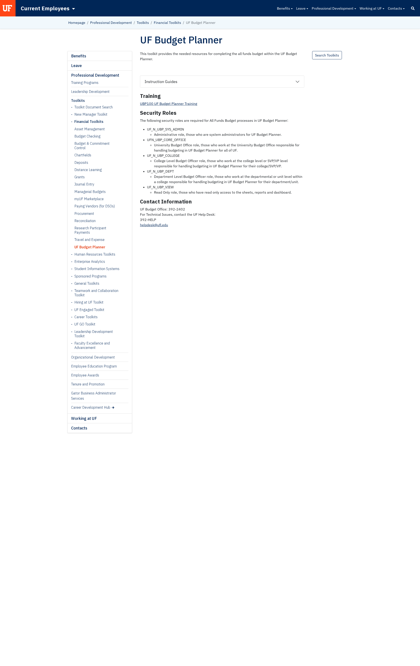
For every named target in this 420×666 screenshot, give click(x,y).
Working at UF (371, 8)
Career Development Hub (90, 407)
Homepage (76, 22)
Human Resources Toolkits (94, 254)
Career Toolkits (86, 317)
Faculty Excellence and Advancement (92, 345)
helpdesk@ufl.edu (154, 225)
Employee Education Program (94, 366)
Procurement (84, 213)
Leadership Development (90, 91)
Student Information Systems (96, 269)
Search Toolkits (327, 55)
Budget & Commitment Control (92, 145)
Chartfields (82, 155)
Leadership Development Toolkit (93, 333)
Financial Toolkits (167, 22)
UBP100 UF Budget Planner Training (168, 103)
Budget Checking (87, 136)
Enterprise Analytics (89, 261)
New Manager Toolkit (90, 114)
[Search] (412, 8)
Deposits (81, 162)
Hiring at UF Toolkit (88, 302)
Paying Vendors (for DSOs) (94, 206)
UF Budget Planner (89, 247)
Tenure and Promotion (88, 384)
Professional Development (333, 8)
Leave (301, 8)
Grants (79, 177)
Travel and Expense (89, 239)
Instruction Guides (161, 81)
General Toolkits (86, 283)
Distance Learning (88, 170)
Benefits (283, 8)
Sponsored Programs (90, 276)
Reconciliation (85, 221)
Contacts (395, 8)
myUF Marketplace (89, 199)
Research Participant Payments (90, 230)
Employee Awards (85, 375)
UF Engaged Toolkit (89, 309)
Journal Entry (84, 184)
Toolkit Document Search (93, 107)
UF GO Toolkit (84, 324)
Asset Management (89, 129)
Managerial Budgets (90, 191)
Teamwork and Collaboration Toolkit (96, 292)
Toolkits (143, 22)
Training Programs (84, 82)
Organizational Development (93, 357)
